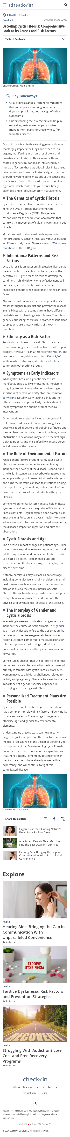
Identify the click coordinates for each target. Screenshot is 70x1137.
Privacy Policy (29, 1092)
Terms (44, 1092)
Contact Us (50, 1087)
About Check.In (22, 1087)
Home (4, 15)
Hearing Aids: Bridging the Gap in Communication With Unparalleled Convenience (40, 855)
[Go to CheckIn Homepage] (21, 5)
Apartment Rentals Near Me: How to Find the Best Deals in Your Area (41, 843)
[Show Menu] (5, 4)
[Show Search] (65, 4)
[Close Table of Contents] (63, 39)
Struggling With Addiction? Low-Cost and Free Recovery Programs (33, 1056)
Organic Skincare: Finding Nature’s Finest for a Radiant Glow (40, 830)
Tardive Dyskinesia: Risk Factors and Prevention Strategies (33, 993)
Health (12, 15)
